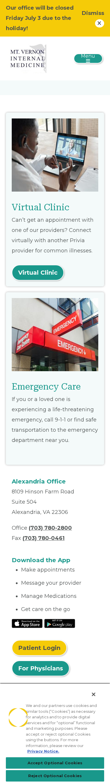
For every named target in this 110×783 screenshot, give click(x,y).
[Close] (93, 694)
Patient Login (39, 647)
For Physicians (40, 668)
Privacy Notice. (43, 751)
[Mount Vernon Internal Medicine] (26, 58)
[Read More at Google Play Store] (59, 623)
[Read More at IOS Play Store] (27, 623)
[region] (55, 733)
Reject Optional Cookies (55, 775)
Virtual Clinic (37, 272)
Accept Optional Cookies (55, 762)
